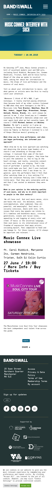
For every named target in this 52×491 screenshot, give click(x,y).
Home (9, 14)
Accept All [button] (25, 485)
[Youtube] (27, 409)
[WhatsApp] (34, 409)
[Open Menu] (45, 6)
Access (31, 368)
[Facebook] (6, 409)
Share (25, 347)
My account (34, 384)
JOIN (7, 400)
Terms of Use (35, 378)
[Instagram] (20, 409)
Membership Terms (37, 381)
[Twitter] (13, 409)
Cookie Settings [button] (10, 485)
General (26, 341)
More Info (18, 267)
